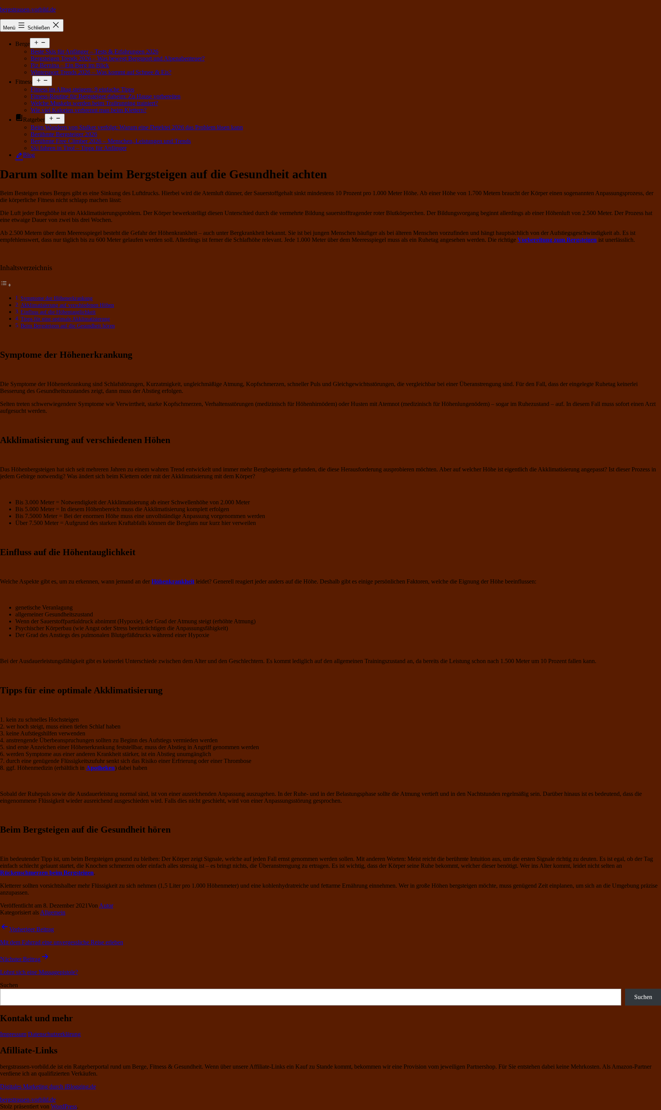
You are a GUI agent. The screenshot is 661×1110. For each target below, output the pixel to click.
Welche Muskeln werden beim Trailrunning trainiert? (94, 103)
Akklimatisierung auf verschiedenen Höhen (67, 305)
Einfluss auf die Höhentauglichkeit (58, 312)
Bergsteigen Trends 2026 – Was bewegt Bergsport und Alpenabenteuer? (118, 58)
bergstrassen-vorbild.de (28, 9)
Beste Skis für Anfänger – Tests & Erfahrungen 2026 (94, 51)
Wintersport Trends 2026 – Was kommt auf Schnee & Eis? (101, 72)
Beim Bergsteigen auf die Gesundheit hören (68, 326)
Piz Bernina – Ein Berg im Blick (70, 65)
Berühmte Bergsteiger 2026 (64, 134)
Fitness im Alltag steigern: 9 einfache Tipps (82, 89)
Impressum (13, 1034)
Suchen (9, 985)
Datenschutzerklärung (54, 1034)
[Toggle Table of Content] (5, 285)
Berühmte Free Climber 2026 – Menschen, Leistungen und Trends (111, 141)
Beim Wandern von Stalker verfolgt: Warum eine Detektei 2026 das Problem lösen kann (137, 127)
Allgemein (52, 912)
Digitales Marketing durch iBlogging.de (48, 1086)
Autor (106, 905)
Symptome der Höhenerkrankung (57, 298)
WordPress (64, 1106)
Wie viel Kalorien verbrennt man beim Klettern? (89, 110)
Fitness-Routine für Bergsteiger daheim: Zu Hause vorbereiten (106, 96)
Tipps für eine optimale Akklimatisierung (65, 319)
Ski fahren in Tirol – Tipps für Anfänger (79, 148)
